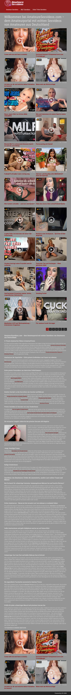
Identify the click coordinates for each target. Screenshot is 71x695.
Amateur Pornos (44, 403)
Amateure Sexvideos (12, 9)
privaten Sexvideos (9, 454)
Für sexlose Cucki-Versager (45, 323)
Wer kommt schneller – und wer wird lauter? (19, 204)
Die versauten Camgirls (51, 432)
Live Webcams (19, 381)
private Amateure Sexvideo (58, 345)
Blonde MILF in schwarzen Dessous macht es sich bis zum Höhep (18, 145)
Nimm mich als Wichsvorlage (45, 84)
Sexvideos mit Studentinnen (19, 451)
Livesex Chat (24, 400)
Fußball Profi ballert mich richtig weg (17, 174)
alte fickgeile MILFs (16, 378)
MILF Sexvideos (25, 9)
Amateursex (7, 361)
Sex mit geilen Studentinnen (20, 409)
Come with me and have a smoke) (15, 54)
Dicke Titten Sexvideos (39, 9)
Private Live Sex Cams (45, 398)
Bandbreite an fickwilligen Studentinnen (24, 470)
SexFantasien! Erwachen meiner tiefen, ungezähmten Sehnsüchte (17, 294)
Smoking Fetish (41, 293)
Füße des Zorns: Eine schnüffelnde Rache (50, 204)
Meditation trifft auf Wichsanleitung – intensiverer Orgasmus (17, 324)
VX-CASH (64, 693)
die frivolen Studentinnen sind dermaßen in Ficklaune (42, 413)
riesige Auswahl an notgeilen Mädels (17, 396)
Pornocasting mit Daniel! (44, 144)
